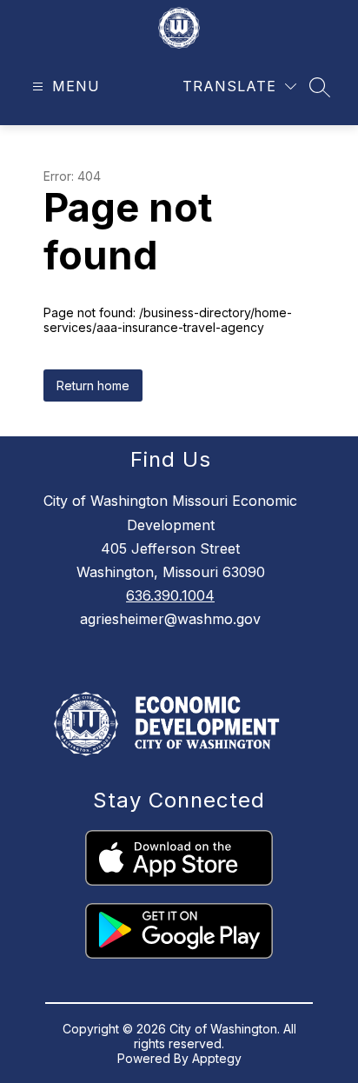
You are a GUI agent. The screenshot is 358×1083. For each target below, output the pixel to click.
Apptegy (217, 1058)
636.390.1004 (170, 595)
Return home (92, 385)
